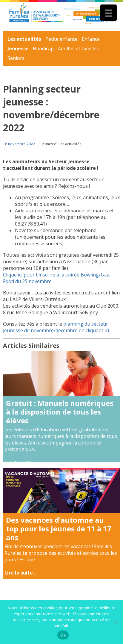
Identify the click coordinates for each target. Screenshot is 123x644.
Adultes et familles (78, 48)
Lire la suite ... (21, 462)
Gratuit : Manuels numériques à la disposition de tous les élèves (59, 411)
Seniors (15, 58)
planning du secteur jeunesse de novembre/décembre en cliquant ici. (56, 327)
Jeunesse (18, 48)
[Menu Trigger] (108, 12)
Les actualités (24, 39)
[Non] (116, 622)
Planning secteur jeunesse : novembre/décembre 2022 (51, 108)
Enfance (91, 39)
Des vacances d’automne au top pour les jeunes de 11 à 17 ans (58, 528)
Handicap (43, 48)
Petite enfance (61, 39)
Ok (63, 635)
